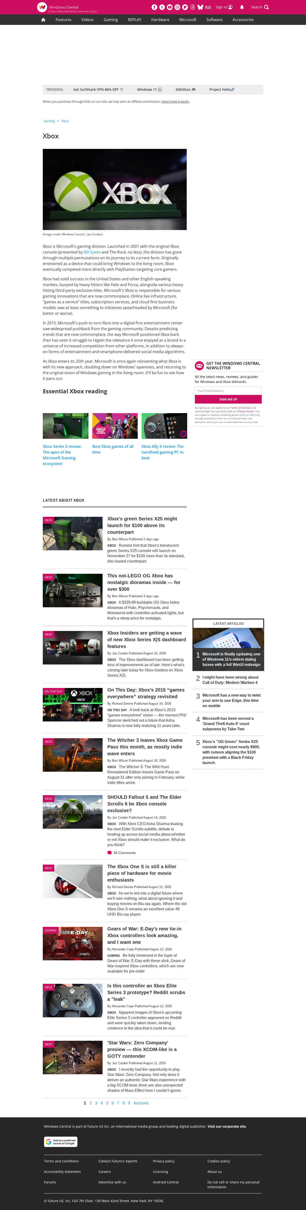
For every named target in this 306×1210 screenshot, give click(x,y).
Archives (141, 1103)
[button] (260, 7)
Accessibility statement (62, 1171)
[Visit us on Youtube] (170, 7)
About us (215, 1171)
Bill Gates (92, 252)
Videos (88, 19)
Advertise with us (112, 1182)
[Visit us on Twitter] (162, 7)
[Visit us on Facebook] (154, 7)
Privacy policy (164, 1161)
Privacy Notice (245, 411)
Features (63, 19)
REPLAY (134, 19)
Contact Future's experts (117, 1161)
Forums (50, 1182)
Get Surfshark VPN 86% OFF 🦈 (98, 89)
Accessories (243, 19)
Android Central (166, 1182)
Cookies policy (219, 1161)
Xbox (65, 121)
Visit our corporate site (227, 1126)
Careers (104, 1171)
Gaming (111, 19)
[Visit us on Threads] (193, 7)
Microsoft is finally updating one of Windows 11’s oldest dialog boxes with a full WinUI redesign (231, 659)
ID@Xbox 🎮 (186, 89)
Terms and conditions (61, 1161)
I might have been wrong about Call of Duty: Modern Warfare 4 (230, 680)
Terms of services (241, 407)
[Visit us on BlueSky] (200, 7)
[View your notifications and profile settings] (242, 7)
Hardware (160, 19)
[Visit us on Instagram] (177, 7)
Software (215, 19)
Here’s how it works (175, 101)
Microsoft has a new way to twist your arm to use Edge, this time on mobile (231, 700)
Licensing (160, 1171)
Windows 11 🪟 (149, 89)
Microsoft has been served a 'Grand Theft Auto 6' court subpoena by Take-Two (228, 723)
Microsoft (188, 19)
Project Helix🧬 (222, 89)
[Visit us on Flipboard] (185, 7)
